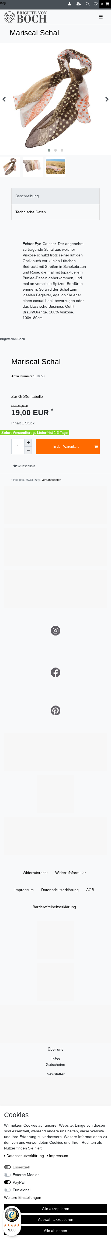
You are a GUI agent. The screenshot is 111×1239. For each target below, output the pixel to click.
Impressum (24, 890)
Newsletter (56, 1074)
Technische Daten (30, 212)
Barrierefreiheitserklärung (54, 907)
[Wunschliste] (95, 4)
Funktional (21, 1190)
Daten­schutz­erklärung (60, 890)
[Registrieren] (79, 4)
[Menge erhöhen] (28, 443)
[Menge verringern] (28, 450)
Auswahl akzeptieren (55, 1219)
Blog (3, 3)
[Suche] (88, 4)
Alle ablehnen (55, 1230)
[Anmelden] (70, 4)
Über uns (55, 1049)
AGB (90, 890)
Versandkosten (51, 479)
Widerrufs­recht (35, 873)
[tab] (55, 196)
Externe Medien (26, 1175)
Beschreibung (27, 196)
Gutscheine (55, 1064)
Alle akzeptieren (55, 1208)
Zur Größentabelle (27, 396)
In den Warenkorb (66, 447)
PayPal (19, 1182)
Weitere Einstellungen (22, 1197)
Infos (55, 1059)
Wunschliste (26, 466)
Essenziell (21, 1167)
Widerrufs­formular (70, 873)
